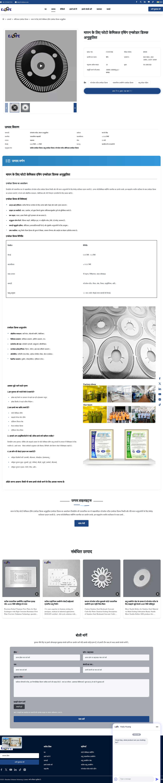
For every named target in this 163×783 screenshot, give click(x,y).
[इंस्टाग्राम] (159, 399)
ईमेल (16, 652)
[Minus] (157, 726)
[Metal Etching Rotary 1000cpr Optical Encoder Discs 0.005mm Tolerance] (41, 66)
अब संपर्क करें (21, 614)
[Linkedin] (145, 2)
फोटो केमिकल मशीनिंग (87, 752)
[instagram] (24, 769)
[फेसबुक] (159, 378)
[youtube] (10, 769)
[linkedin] (15, 769)
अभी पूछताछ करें (155, 9)
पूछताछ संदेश (19, 676)
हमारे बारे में (73, 9)
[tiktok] (20, 769)
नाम (15, 664)
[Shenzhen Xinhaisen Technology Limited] (6, 9)
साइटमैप (46, 769)
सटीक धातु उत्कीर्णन (87, 764)
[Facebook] (137, 2)
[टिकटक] (159, 404)
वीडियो (62, 9)
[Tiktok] (153, 2)
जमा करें (81, 719)
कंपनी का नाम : (88, 664)
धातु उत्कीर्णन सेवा (86, 760)
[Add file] (115, 779)
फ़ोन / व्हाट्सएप (88, 652)
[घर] (3, 19)
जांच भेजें (81, 523)
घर (46, 9)
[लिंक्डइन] (159, 389)
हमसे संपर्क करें (87, 9)
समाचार (99, 9)
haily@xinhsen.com (22, 2)
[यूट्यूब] (159, 394)
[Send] (157, 779)
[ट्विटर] (159, 383)
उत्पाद (53, 9)
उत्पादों (9, 19)
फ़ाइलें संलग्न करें (19, 701)
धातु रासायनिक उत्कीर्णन (88, 756)
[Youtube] (149, 2)
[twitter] (6, 769)
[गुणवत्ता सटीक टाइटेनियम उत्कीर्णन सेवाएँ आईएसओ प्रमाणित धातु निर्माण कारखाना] (61, 578)
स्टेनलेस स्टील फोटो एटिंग (88, 769)
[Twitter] (141, 2)
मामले (108, 9)
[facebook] (1, 769)
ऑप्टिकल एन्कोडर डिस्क (21, 19)
